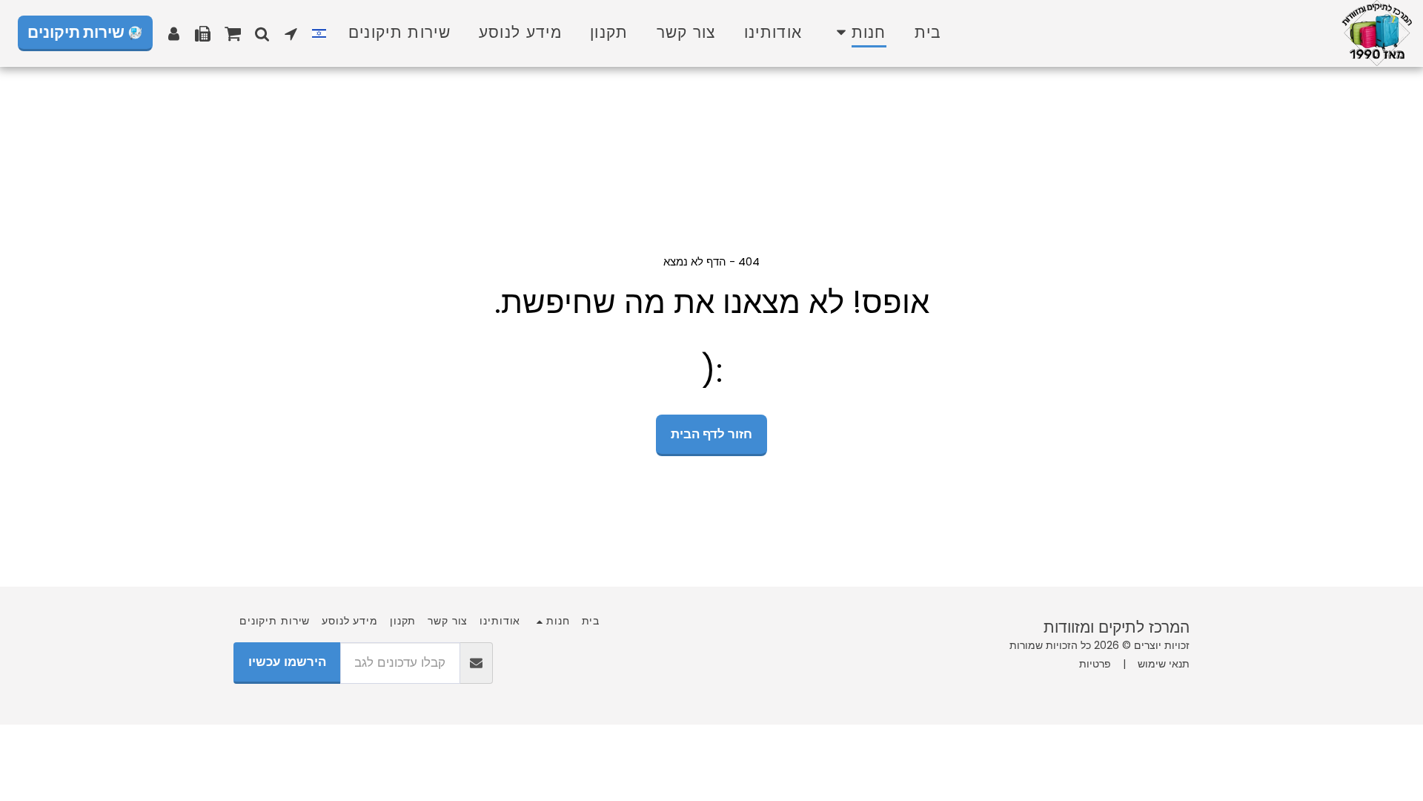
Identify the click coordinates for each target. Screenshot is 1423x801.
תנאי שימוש (1164, 663)
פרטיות (1095, 663)
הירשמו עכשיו (287, 661)
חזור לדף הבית (711, 434)
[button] (291, 33)
